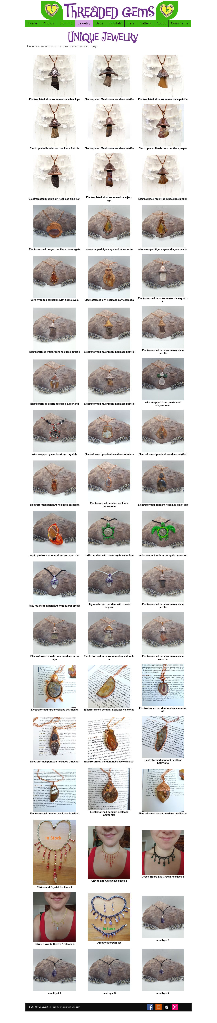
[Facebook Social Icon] (150, 1007)
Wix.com (76, 1007)
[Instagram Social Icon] (175, 1007)
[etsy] (158, 1007)
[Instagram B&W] (167, 1007)
